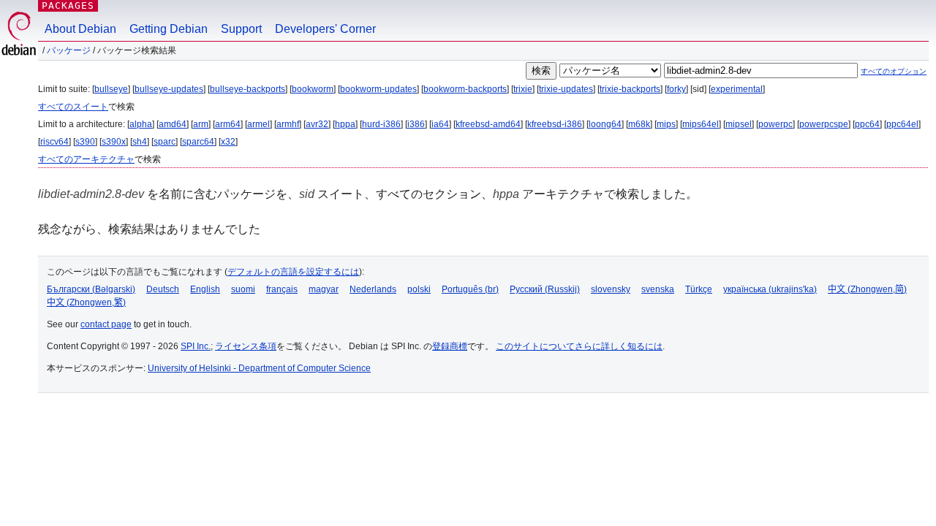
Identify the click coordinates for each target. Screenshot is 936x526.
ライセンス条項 (245, 346)
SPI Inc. (196, 346)
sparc (165, 142)
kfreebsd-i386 (554, 124)
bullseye (111, 89)
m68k (639, 124)
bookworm (312, 89)
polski (419, 289)
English (205, 289)
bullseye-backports (247, 89)
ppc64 (867, 124)
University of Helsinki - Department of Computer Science (259, 368)
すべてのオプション (893, 71)
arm (200, 124)
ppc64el (902, 124)
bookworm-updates (378, 89)
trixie (522, 89)
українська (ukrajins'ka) (770, 289)
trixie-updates (566, 89)
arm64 (228, 124)
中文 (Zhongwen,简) (867, 289)
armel (258, 124)
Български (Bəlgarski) (91, 289)
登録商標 (449, 346)
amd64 (172, 124)
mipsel (738, 124)
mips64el (700, 124)
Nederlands (373, 289)
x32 (228, 142)
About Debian (80, 29)
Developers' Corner (325, 29)
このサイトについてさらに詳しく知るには (579, 346)
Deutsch (162, 289)
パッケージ (69, 50)
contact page (106, 324)
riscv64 (54, 142)
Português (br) (470, 289)
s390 (85, 142)
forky (676, 89)
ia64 (440, 124)
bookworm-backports (465, 89)
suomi (243, 289)
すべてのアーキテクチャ (86, 159)
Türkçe (698, 289)
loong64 (605, 124)
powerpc (775, 124)
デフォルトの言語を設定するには (293, 272)
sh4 (139, 142)
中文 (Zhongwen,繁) (86, 302)
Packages (68, 5)
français (282, 289)
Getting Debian (168, 29)
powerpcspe (823, 124)
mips (666, 124)
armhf (287, 124)
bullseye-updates (169, 89)
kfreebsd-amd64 (488, 124)
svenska (657, 289)
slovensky (610, 289)
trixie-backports (630, 89)
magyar (324, 289)
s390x (114, 142)
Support (241, 29)
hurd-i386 (381, 124)
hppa (345, 124)
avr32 (317, 124)
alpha (140, 124)
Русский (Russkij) (545, 289)
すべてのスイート (73, 107)
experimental (737, 89)
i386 (416, 124)
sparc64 (198, 142)
